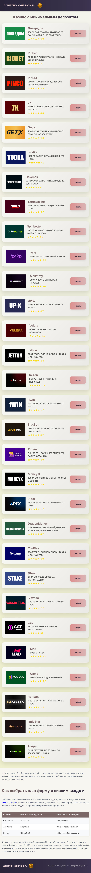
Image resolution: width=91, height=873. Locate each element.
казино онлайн (9, 802)
